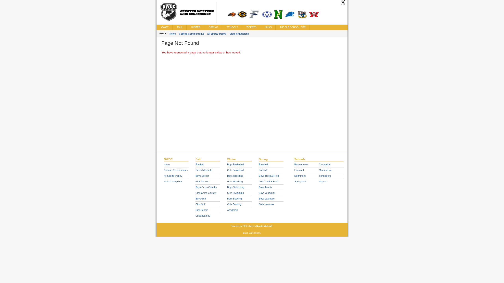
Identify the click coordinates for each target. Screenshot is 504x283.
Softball (263, 170)
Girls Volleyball (203, 170)
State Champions (239, 33)
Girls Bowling (234, 204)
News (173, 33)
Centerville (325, 164)
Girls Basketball (235, 170)
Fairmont (299, 170)
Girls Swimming (235, 193)
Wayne (322, 181)
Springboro (325, 176)
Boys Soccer (202, 176)
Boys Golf (200, 198)
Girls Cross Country (205, 193)
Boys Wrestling (235, 176)
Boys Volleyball (267, 193)
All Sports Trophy (216, 33)
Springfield (300, 181)
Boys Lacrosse (267, 198)
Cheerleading (202, 215)
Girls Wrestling (235, 181)
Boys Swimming (235, 187)
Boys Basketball (235, 164)
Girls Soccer (201, 181)
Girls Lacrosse (266, 204)
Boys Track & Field (269, 176)
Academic (232, 210)
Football (199, 164)
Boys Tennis (265, 187)
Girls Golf (200, 204)
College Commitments (191, 33)
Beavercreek (301, 164)
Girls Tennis (201, 210)
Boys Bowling (234, 198)
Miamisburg (325, 170)
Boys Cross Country (206, 187)
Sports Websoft (264, 226)
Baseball (263, 164)
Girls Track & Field (268, 181)
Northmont (300, 176)
